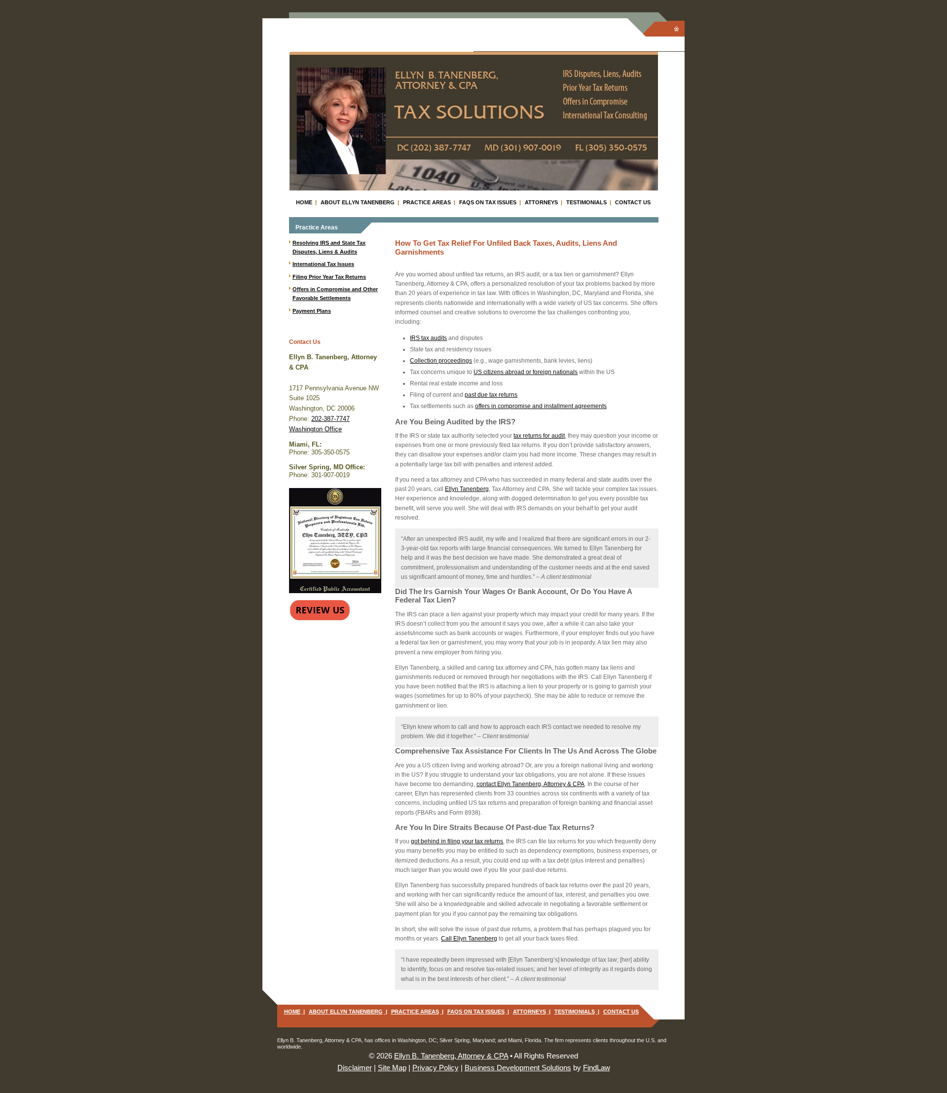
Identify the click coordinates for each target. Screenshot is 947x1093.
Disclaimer (354, 1067)
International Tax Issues (323, 264)
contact (530, 784)
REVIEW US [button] (319, 610)
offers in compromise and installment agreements (541, 406)
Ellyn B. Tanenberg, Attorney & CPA (451, 1056)
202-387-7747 (330, 418)
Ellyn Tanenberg (467, 489)
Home (304, 202)
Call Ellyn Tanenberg (469, 938)
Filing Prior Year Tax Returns (329, 277)
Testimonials (586, 202)
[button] (936, 1021)
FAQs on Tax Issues (487, 202)
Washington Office (315, 429)
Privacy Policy (435, 1067)
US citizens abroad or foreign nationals (526, 372)
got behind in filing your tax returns (457, 841)
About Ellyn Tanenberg (358, 202)
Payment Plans (311, 311)
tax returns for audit (539, 435)
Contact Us (633, 202)
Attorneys (541, 202)
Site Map (392, 1067)
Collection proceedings (441, 360)
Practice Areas (427, 202)
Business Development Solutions (518, 1067)
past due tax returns (491, 394)
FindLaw (596, 1067)
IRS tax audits (428, 338)
